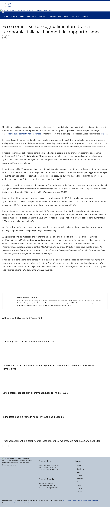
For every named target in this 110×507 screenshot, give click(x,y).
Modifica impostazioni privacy (89, 501)
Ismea (104, 133)
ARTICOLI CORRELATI (12, 317)
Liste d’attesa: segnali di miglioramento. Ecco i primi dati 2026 (35, 393)
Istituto (14, 16)
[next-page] (7, 446)
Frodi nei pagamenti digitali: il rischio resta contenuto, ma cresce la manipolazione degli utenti (52, 441)
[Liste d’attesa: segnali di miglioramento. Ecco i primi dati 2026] (55, 380)
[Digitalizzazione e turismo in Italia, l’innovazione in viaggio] (55, 404)
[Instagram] (18, 2)
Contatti (85, 16)
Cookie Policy (75, 501)
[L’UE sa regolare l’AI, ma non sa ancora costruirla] (55, 329)
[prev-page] (3, 446)
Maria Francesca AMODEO (27, 297)
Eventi (66, 16)
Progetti (75, 16)
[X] (21, 2)
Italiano (9, 6)
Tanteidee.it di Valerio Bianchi (20, 503)
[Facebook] (16, 2)
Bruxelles (43, 16)
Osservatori (31, 16)
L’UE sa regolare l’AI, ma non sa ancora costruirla (28, 341)
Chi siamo (80, 469)
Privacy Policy (67, 501)
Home (6, 16)
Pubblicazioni (55, 16)
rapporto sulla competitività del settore (24, 133)
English (9, 4)
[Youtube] (22, 2)
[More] (53, 43)
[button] (105, 14)
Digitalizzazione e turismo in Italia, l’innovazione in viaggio (33, 417)
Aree (22, 16)
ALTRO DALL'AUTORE (32, 317)
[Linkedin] (19, 2)
